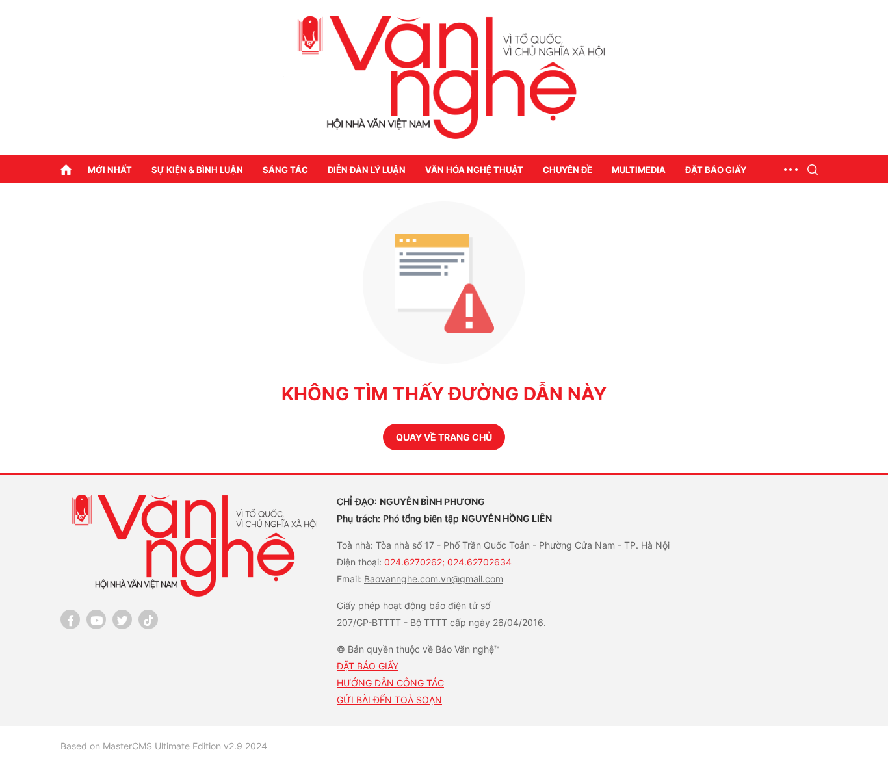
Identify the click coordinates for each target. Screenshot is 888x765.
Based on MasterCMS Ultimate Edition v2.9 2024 (163, 745)
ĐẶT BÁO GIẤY (367, 665)
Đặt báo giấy (715, 169)
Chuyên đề (567, 169)
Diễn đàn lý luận (367, 169)
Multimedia (639, 169)
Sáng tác (285, 169)
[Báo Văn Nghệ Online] (444, 77)
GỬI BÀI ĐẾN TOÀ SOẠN (389, 699)
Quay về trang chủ (444, 437)
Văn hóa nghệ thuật (474, 169)
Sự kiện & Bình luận (197, 169)
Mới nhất (110, 169)
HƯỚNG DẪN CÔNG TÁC (390, 682)
